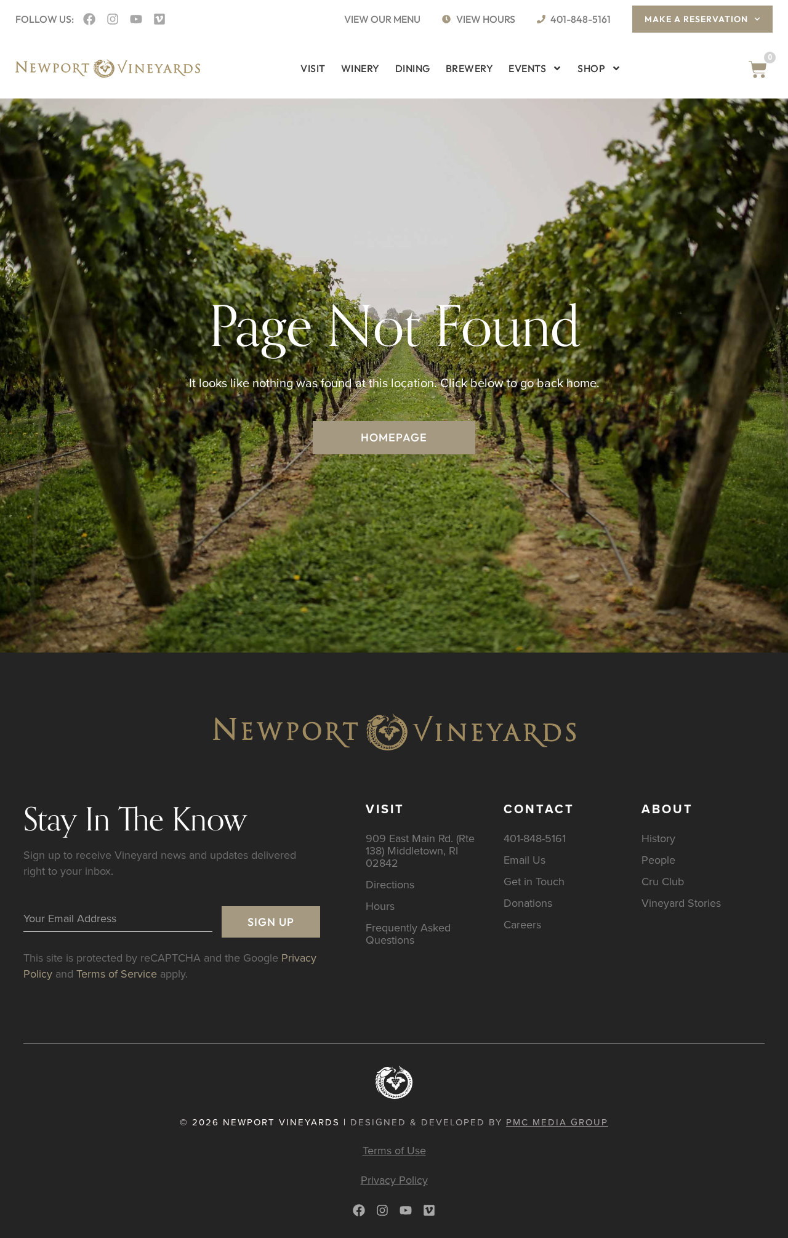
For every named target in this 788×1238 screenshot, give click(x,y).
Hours (380, 906)
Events (527, 68)
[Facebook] (89, 19)
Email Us (524, 859)
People (658, 859)
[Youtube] (136, 19)
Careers (522, 924)
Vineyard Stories (681, 902)
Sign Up (270, 922)
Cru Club (662, 881)
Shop (591, 68)
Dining (412, 68)
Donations (528, 902)
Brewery (470, 68)
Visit (313, 68)
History (658, 838)
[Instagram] (113, 19)
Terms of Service (116, 973)
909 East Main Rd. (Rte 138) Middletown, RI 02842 (420, 850)
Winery (360, 68)
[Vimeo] (159, 19)
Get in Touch (534, 881)
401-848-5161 (535, 838)
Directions (390, 884)
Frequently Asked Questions (408, 933)
